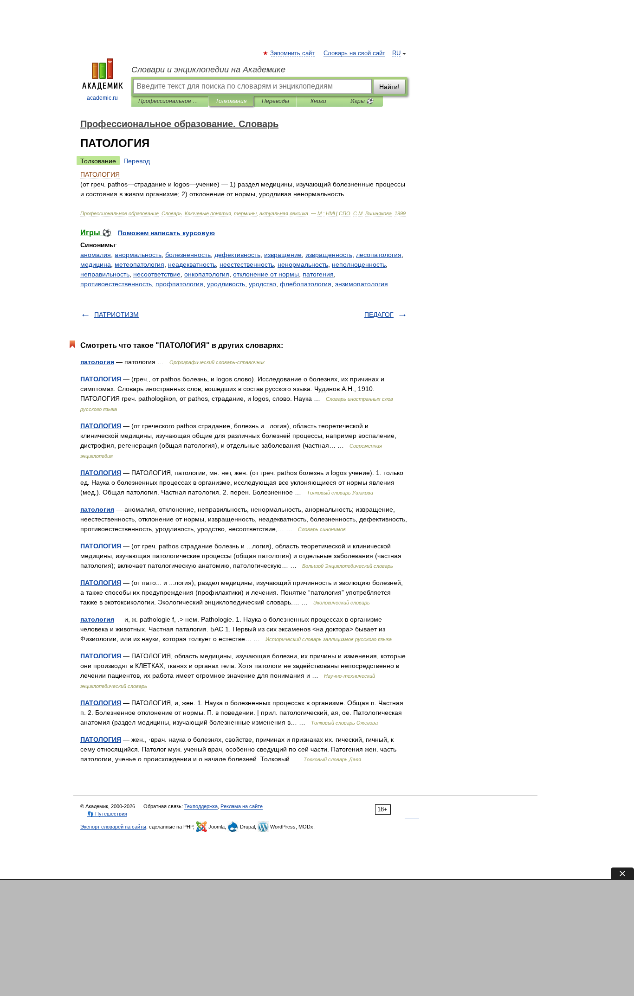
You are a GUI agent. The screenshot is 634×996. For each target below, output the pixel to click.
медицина (95, 264)
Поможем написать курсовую (166, 233)
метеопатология (139, 264)
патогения (318, 274)
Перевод (136, 161)
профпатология (179, 284)
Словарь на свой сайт (354, 53)
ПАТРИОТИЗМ (116, 314)
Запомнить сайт (293, 53)
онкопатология (206, 274)
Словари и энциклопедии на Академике (208, 69)
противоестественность (116, 284)
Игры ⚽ (361, 101)
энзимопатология (361, 284)
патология (97, 362)
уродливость (226, 284)
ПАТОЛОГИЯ (100, 379)
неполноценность (359, 264)
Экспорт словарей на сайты (113, 826)
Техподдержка (201, 806)
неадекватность (192, 264)
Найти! (389, 86)
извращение (283, 254)
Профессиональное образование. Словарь (169, 101)
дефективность (237, 254)
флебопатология (305, 284)
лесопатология (378, 254)
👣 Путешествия (107, 813)
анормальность (138, 254)
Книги (318, 101)
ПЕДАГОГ (379, 314)
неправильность (104, 274)
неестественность (247, 264)
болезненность (188, 254)
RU (396, 53)
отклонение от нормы (266, 274)
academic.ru (102, 98)
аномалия (95, 254)
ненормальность (303, 264)
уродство (262, 284)
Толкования (230, 101)
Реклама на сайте (241, 806)
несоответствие (157, 274)
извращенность (328, 254)
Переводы (275, 101)
